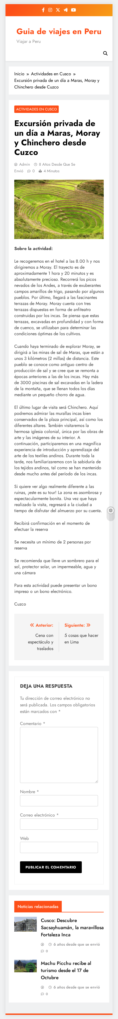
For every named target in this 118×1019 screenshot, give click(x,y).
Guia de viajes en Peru (59, 31)
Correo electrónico (39, 815)
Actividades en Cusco (36, 109)
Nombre (29, 791)
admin (24, 164)
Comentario (32, 723)
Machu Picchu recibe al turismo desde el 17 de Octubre (66, 970)
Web (24, 838)
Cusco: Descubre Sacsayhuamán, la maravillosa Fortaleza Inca (72, 927)
